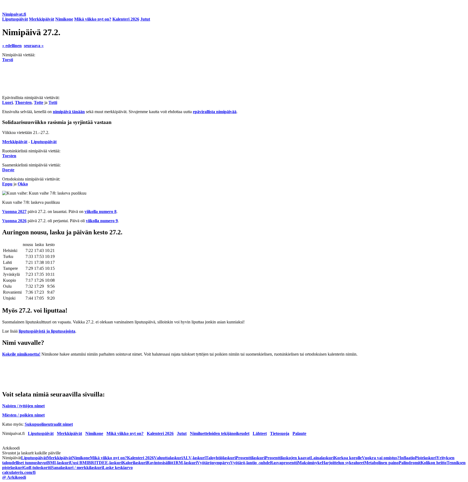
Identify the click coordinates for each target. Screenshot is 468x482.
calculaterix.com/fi (18, 472)
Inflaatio (407, 457)
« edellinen (12, 45)
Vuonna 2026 (14, 220)
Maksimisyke (310, 462)
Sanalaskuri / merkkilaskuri (77, 467)
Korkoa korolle (348, 457)
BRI (92, 462)
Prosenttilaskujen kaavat (287, 457)
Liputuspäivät (15, 19)
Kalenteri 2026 (125, 19)
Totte (38, 102)
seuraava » (34, 45)
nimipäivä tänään (69, 111)
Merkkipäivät (41, 19)
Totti (52, 102)
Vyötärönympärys (213, 462)
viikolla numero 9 (102, 220)
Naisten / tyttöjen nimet (23, 406)
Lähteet (260, 433)
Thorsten (23, 102)
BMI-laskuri (58, 462)
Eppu (7, 184)
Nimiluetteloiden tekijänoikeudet (219, 433)
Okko (23, 184)
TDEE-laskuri (109, 462)
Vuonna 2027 (14, 211)
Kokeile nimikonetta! (21, 354)
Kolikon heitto (434, 462)
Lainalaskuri (322, 457)
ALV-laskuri (194, 457)
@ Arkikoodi (14, 477)
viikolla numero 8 (100, 211)
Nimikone (64, 19)
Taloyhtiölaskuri (221, 457)
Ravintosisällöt (160, 462)
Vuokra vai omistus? (380, 457)
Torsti (7, 59)
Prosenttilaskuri (250, 457)
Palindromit (410, 462)
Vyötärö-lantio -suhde (250, 462)
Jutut (145, 19)
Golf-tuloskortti (37, 467)
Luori (7, 102)
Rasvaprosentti (284, 462)
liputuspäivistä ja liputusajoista (47, 331)
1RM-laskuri (185, 462)
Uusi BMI (79, 462)
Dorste (8, 170)
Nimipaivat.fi (14, 14)
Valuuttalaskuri (168, 457)
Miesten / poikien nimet (23, 415)
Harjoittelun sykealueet (343, 462)
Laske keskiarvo (118, 467)
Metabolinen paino (381, 462)
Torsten (9, 155)
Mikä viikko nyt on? (92, 19)
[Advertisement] (164, 79)
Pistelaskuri (425, 457)
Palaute (299, 433)
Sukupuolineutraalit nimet (49, 424)
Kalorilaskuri (134, 462)
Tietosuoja (279, 433)
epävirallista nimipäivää (214, 111)
